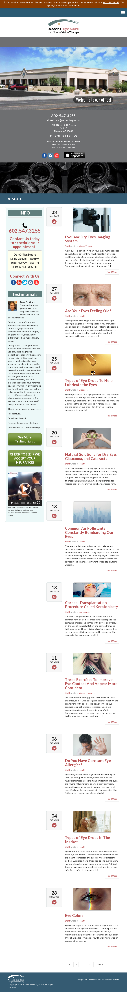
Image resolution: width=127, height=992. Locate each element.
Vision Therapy (86, 246)
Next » (100, 964)
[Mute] (34, 502)
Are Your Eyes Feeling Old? (88, 311)
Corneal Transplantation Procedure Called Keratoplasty (91, 604)
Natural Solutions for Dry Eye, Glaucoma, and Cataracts (91, 456)
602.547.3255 (25, 231)
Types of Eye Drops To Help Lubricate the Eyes (89, 382)
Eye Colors (74, 915)
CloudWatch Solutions (110, 980)
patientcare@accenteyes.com (63, 120)
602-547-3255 (63, 116)
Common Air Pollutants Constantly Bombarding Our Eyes (89, 532)
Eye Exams (84, 612)
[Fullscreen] (38, 502)
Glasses (83, 389)
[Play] (11, 502)
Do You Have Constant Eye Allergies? (88, 762)
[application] (25, 489)
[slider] (23, 503)
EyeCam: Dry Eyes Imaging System (87, 239)
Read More (112, 272)
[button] (25, 489)
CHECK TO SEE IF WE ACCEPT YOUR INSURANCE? (25, 458)
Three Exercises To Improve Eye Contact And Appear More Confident (91, 683)
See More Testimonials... (25, 439)
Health (82, 316)
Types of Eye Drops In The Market (87, 839)
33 (90, 964)
